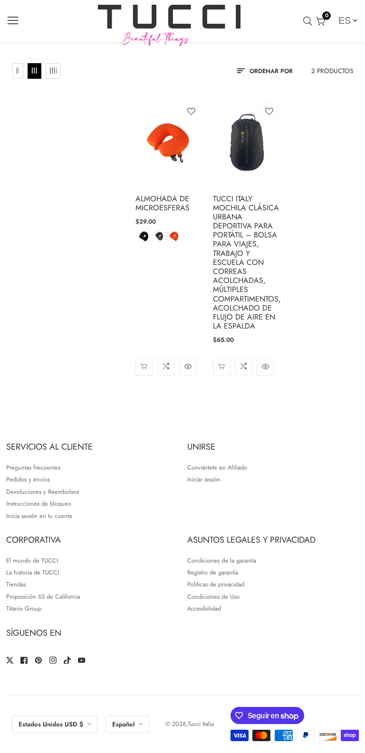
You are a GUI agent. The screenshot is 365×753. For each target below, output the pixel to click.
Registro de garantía (212, 572)
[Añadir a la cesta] (222, 367)
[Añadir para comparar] (166, 367)
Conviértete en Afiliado (217, 467)
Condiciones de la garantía (221, 560)
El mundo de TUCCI (32, 560)
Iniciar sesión (204, 479)
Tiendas (16, 584)
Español (124, 724)
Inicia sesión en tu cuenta (39, 515)
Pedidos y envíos (28, 479)
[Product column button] (18, 71)
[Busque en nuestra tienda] (309, 21)
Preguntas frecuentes (33, 467)
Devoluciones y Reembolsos (42, 491)
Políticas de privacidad (215, 584)
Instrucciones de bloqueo (38, 503)
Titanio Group (23, 608)
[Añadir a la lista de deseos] (191, 112)
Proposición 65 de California (43, 596)
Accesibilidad (204, 608)
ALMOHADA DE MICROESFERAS (162, 203)
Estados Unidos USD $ (52, 724)
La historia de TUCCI (32, 572)
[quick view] (144, 367)
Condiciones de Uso (213, 596)
